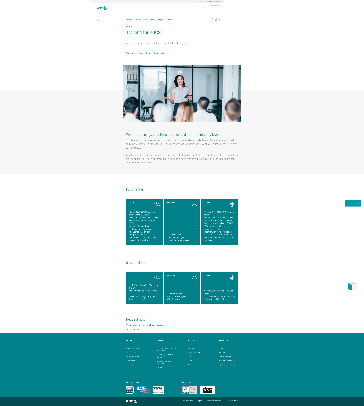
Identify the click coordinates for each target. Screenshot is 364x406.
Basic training (130, 53)
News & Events (149, 20)
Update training (144, 53)
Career (169, 20)
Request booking (159, 53)
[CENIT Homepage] (102, 7)
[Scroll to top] (360, 402)
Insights (160, 20)
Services (138, 20)
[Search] (213, 20)
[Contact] (216, 20)
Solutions (129, 20)
